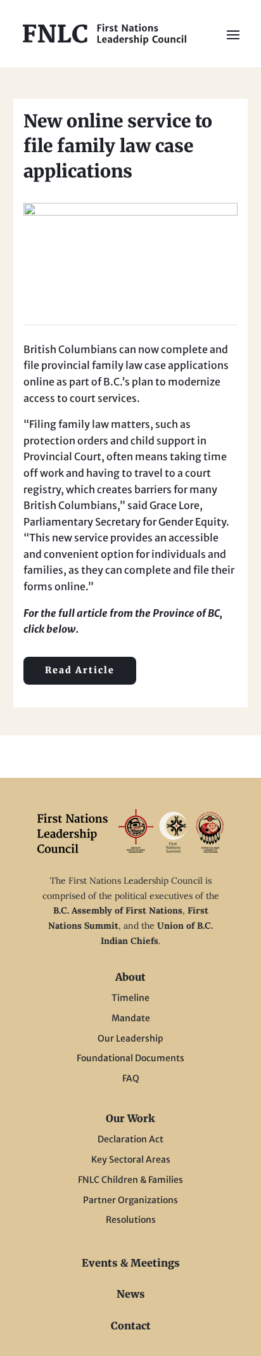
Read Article (80, 670)
